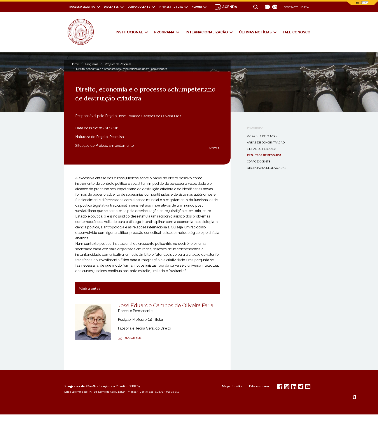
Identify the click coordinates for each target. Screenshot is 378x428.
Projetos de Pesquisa (118, 64)
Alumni (197, 6)
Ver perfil (205, 338)
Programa (164, 32)
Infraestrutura (171, 6)
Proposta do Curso (261, 136)
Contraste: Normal (297, 7)
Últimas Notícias (255, 32)
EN (275, 7)
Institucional (129, 32)
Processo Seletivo (81, 6)
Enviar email (134, 338)
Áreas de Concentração (266, 142)
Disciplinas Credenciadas (266, 167)
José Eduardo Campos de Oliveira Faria (150, 116)
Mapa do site (232, 386)
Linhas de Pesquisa (261, 148)
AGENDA (229, 7)
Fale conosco (259, 386)
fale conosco (296, 32)
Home (75, 64)
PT (267, 7)
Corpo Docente (139, 6)
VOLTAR (214, 148)
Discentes (111, 6)
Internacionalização (207, 32)
